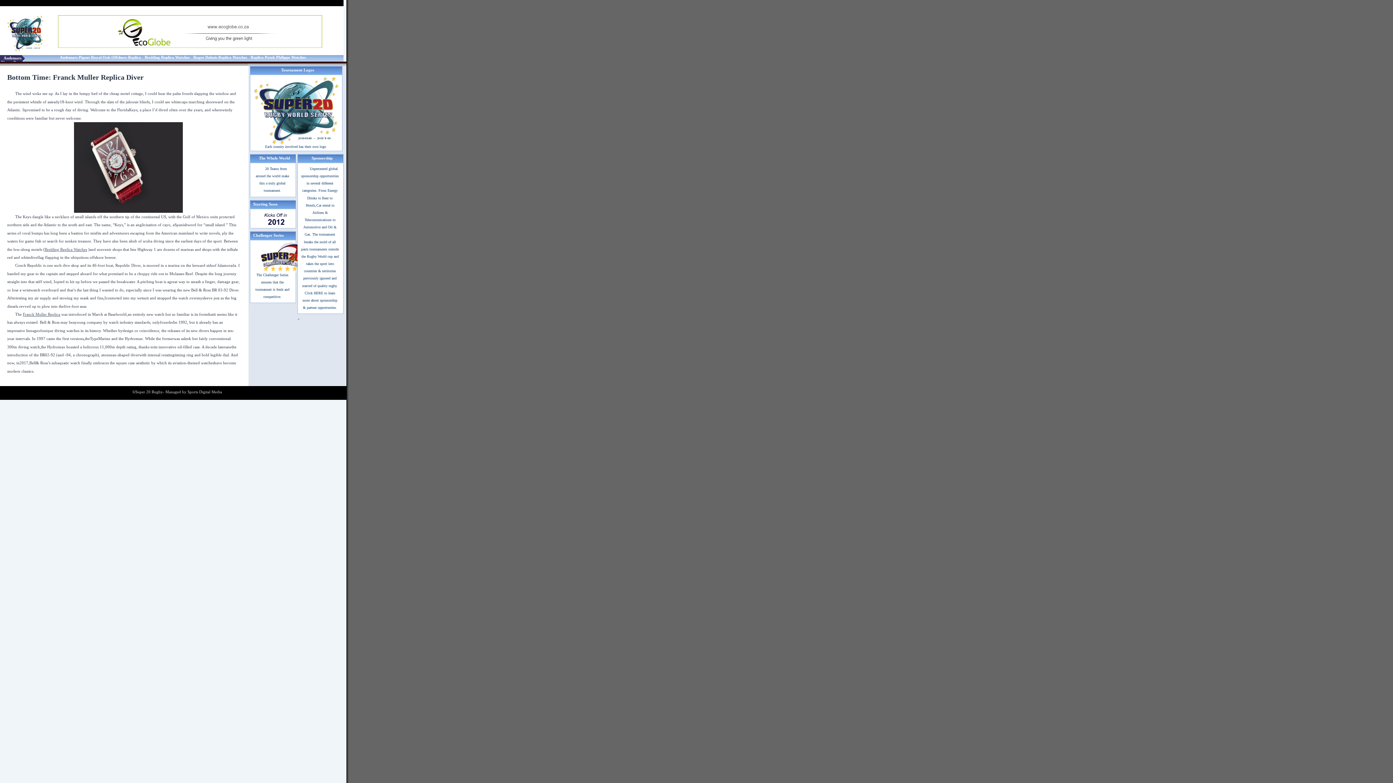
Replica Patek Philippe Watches (278, 57)
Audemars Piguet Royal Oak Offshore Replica (100, 57)
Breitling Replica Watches (167, 57)
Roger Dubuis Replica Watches (220, 57)
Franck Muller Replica (41, 314)
